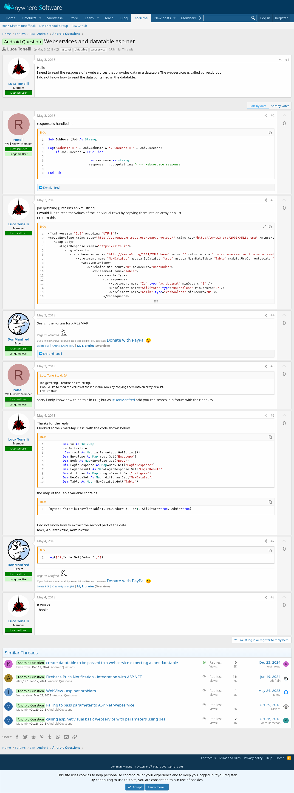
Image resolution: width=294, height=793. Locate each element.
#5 (272, 366)
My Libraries (85, 346)
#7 (272, 541)
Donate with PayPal (126, 340)
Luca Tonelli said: (51, 375)
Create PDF (43, 345)
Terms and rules (229, 758)
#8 (272, 597)
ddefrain (275, 681)
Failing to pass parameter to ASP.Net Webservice (90, 705)
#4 (272, 315)
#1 (287, 59)
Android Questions (63, 667)
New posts (162, 18)
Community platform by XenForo (147, 766)
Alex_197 (22, 681)
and (52, 354)
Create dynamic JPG (62, 345)
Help (269, 758)
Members (188, 18)
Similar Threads (122, 49)
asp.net (66, 49)
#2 (272, 115)
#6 (272, 415)
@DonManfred (123, 399)
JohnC (276, 695)
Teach (109, 18)
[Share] (281, 60)
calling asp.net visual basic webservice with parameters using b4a (106, 719)
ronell (18, 139)
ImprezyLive (24, 695)
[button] (31, 18)
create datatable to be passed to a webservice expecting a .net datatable (112, 662)
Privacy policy (253, 758)
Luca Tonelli (19, 49)
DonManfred (18, 339)
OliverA (275, 709)
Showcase (55, 18)
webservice (98, 49)
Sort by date (258, 106)
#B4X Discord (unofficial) (19, 26)
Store (74, 18)
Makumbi (22, 710)
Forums (141, 18)
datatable (81, 49)
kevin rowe (23, 667)
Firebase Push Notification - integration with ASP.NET (94, 676)
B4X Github (79, 26)
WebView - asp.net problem (71, 690)
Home (10, 18)
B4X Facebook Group (53, 26)
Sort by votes (280, 106)
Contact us (208, 758)
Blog (124, 18)
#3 (272, 200)
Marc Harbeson (270, 723)
